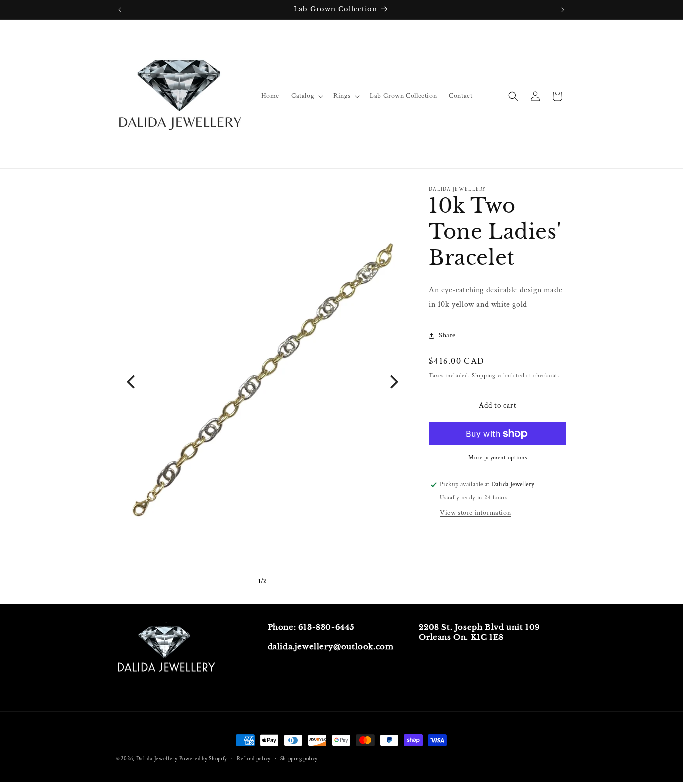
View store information (475, 512)
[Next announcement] (563, 9)
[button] (307, 95)
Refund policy (254, 758)
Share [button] (447, 335)
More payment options (497, 457)
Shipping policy (299, 758)
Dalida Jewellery (158, 758)
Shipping (484, 375)
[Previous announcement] (120, 9)
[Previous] (131, 382)
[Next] (394, 382)
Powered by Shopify (204, 758)
